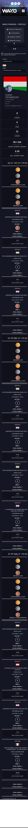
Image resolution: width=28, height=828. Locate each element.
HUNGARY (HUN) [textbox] (7, 61)
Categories (15, 33)
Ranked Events (15, 37)
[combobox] (14, 62)
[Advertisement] (14, 814)
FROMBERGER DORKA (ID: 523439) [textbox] (12, 70)
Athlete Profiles (15, 29)
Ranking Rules (15, 40)
